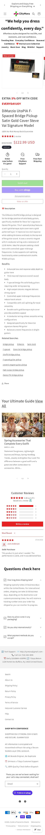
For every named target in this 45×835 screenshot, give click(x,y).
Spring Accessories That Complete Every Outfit (17, 442)
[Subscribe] (37, 784)
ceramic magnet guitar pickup (15, 365)
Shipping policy (36, 826)
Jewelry (5, 47)
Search (7, 674)
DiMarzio (20, 344)
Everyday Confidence (24, 40)
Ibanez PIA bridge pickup (13, 375)
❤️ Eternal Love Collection (28, 44)
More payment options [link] (22, 196)
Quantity (5, 169)
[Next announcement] (40, 5)
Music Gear (15, 47)
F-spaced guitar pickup (12, 359)
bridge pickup (8, 344)
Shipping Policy (11, 685)
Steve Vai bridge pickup (22, 349)
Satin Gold (31, 344)
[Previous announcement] (4, 5)
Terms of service (23, 826)
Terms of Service (11, 702)
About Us (8, 680)
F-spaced (6, 349)
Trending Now (7, 40)
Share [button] (6, 383)
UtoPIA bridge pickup (11, 354)
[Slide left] (17, 93)
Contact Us (9, 719)
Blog (24, 47)
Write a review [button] (22, 524)
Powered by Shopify (22, 822)
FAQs (7, 714)
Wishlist (31, 47)
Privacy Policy (10, 697)
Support (40, 47)
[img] (8, 540)
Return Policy (10, 691)
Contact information (23, 830)
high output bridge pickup (13, 370)
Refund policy (35, 822)
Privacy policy (11, 826)
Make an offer (23, 202)
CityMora (13, 822)
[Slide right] (28, 93)
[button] (5, 14)
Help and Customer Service (16, 708)
